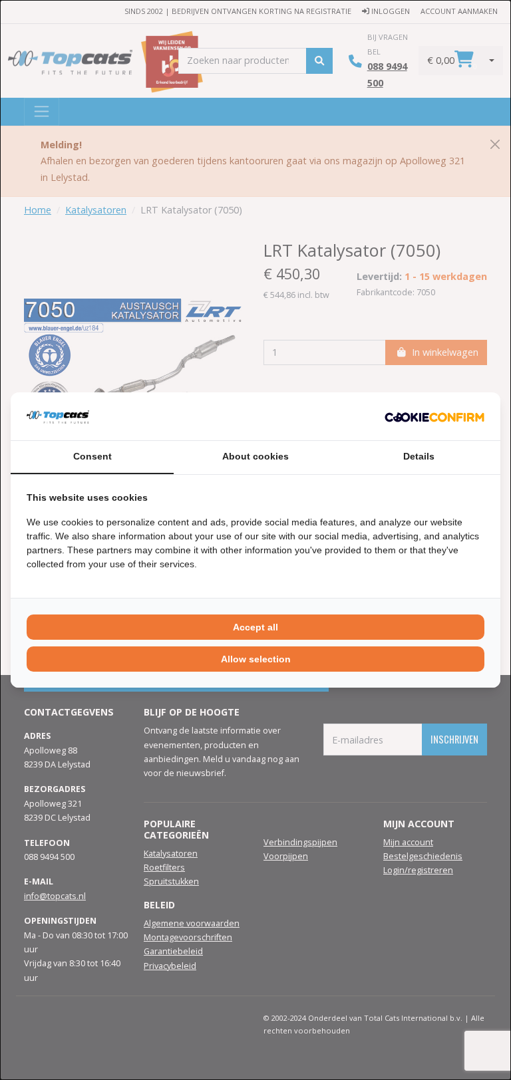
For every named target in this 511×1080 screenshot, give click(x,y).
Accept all (255, 627)
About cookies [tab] (255, 456)
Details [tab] (418, 456)
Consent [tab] (92, 456)
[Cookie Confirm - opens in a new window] (434, 416)
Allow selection (256, 659)
